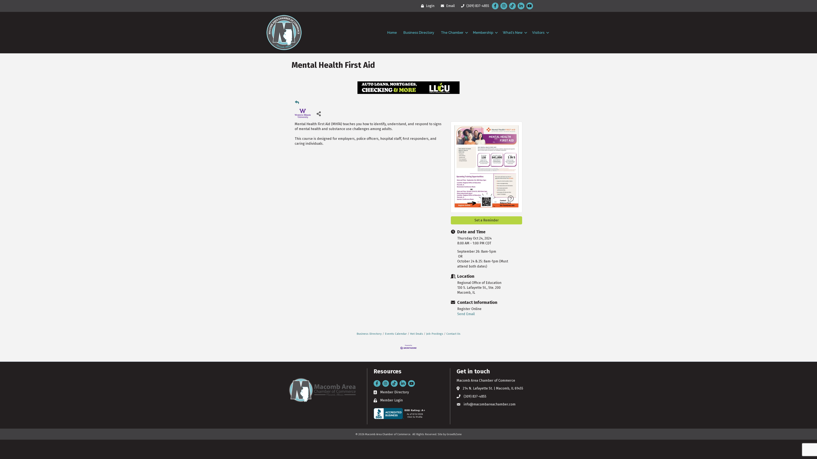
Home (392, 33)
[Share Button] (318, 113)
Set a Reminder (486, 220)
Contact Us (453, 334)
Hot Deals (416, 334)
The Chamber (452, 33)
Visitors (538, 33)
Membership (483, 33)
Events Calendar (396, 334)
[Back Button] (297, 103)
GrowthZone (454, 434)
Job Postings (434, 334)
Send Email (466, 314)
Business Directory (418, 33)
